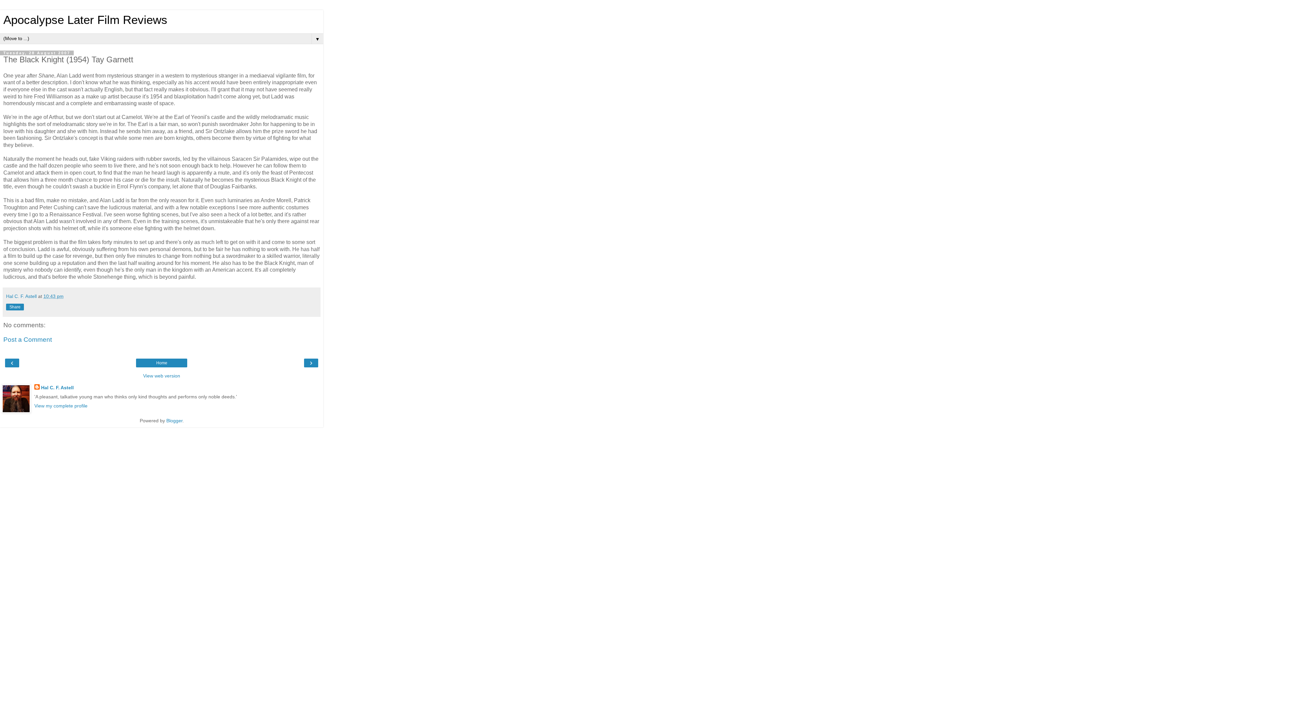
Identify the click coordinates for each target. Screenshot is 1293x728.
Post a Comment (27, 339)
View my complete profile (61, 405)
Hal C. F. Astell (57, 387)
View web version (161, 375)
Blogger (174, 420)
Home (161, 363)
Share (15, 307)
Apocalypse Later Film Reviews (85, 19)
